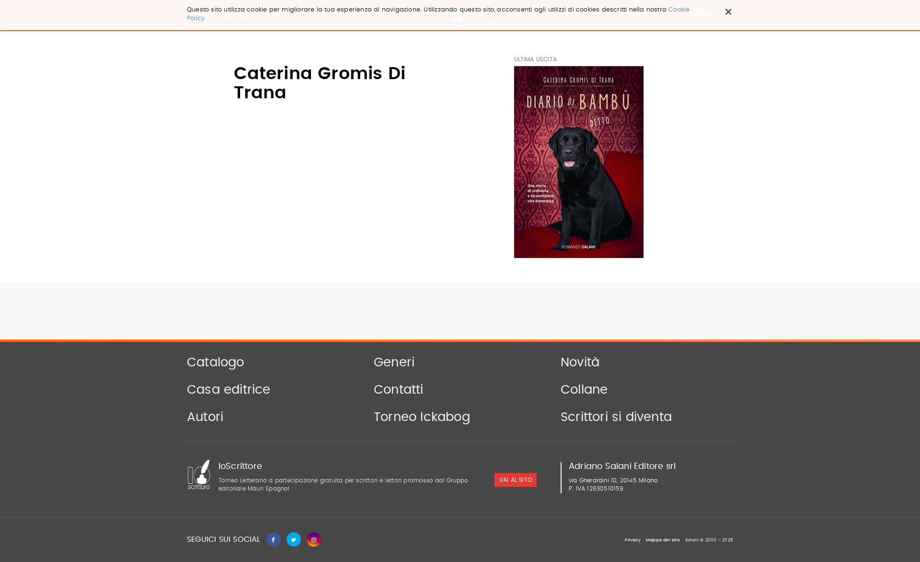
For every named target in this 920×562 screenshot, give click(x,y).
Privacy (632, 540)
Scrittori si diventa (616, 417)
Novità (580, 362)
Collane (584, 390)
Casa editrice (229, 390)
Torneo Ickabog (422, 417)
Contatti (399, 390)
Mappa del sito (663, 540)
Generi (394, 362)
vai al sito (515, 480)
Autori (205, 417)
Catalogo (215, 362)
